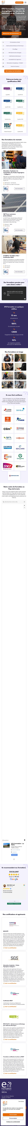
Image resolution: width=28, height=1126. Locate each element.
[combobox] (12, 501)
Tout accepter (13, 1114)
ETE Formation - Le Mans (17, 844)
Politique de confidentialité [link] (13, 1121)
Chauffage (14, 49)
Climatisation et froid (15, 42)
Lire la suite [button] (6, 897)
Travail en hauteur (15, 66)
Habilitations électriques (15, 56)
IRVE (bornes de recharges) (15, 52)
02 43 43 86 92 (16, 849)
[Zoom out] (24, 508)
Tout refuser (21, 1101)
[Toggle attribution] (24, 840)
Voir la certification (10, 948)
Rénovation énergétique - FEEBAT (15, 63)
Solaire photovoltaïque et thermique (14, 45)
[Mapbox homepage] (5, 840)
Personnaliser (13, 1118)
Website (14, 852)
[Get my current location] (24, 501)
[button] (25, 2)
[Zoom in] (24, 506)
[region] (14, 673)
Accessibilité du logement (15, 59)
